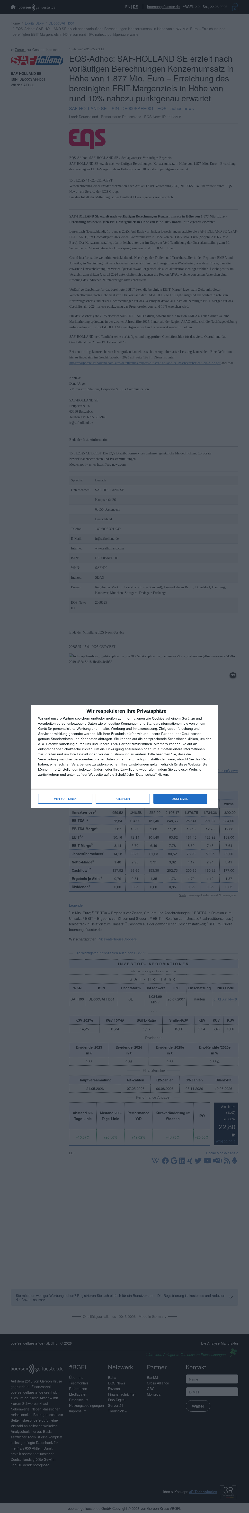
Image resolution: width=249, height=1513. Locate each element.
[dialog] (124, 756)
